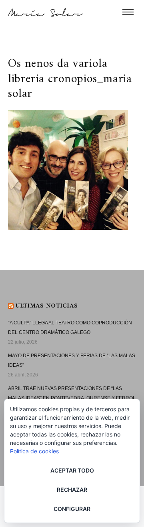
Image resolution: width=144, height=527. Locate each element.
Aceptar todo (72, 470)
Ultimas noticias (47, 306)
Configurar (72, 508)
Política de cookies (34, 451)
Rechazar (72, 489)
